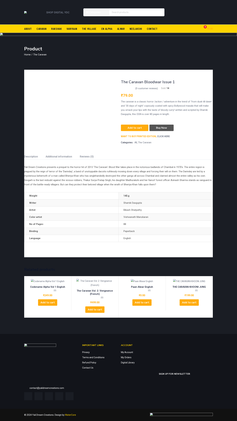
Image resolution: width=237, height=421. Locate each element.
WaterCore (70, 415)
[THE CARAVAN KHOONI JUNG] (189, 281)
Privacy (86, 352)
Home (27, 54)
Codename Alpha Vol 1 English (47, 286)
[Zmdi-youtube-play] (59, 396)
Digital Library (128, 362)
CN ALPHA (106, 28)
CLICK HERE (163, 136)
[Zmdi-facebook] (180, 7)
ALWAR (121, 28)
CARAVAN (41, 28)
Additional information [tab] (59, 156)
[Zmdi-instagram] (209, 7)
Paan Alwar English (142, 286)
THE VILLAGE (89, 28)
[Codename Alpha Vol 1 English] (47, 281)
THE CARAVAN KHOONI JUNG (189, 286)
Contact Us (87, 367)
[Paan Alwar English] (142, 281)
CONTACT (152, 28)
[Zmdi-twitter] (190, 7)
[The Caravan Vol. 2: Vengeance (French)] (95, 283)
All (135, 142)
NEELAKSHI (136, 28)
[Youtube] (199, 17)
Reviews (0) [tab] (87, 156)
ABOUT (28, 28)
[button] (207, 28)
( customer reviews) (146, 88)
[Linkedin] (199, 7)
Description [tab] (31, 156)
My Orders (126, 357)
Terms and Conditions (93, 357)
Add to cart (135, 128)
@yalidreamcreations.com (50, 388)
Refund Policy (89, 362)
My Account (127, 352)
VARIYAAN (72, 28)
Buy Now (161, 128)
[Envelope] (209, 17)
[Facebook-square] (28, 396)
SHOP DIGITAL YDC (57, 12)
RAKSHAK (56, 28)
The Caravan (40, 54)
